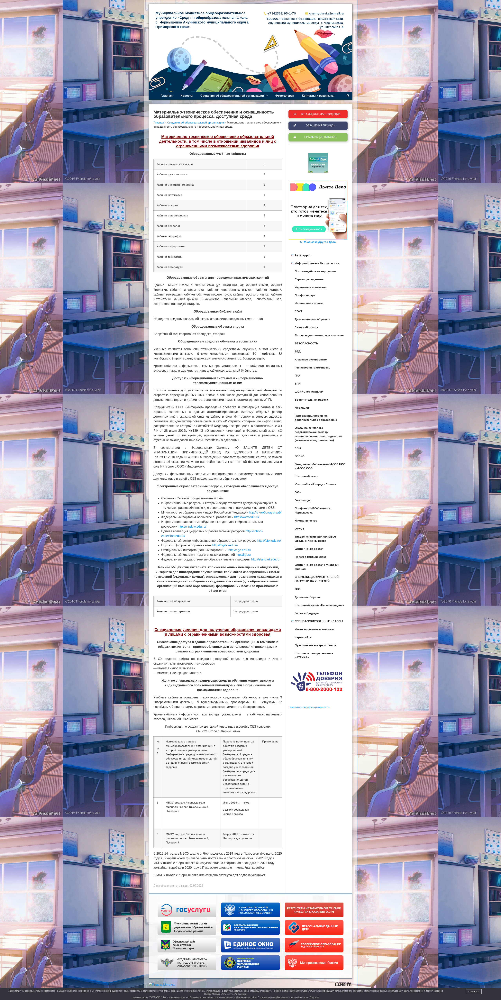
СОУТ (298, 311)
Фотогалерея (284, 95)
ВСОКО (300, 456)
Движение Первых (307, 597)
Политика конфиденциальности (308, 707)
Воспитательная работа (311, 399)
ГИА (297, 375)
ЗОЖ (298, 448)
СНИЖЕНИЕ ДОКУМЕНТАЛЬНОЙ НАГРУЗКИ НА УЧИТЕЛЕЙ (317, 579)
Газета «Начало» (306, 327)
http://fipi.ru (243, 554)
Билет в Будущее (307, 613)
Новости (186, 95)
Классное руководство (311, 359)
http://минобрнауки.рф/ (265, 512)
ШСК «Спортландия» (309, 391)
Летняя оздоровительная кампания (319, 335)
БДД (298, 351)
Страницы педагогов (309, 279)
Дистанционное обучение (312, 319)
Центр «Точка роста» (309, 548)
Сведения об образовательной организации (232, 95)
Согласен (474, 992)
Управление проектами (311, 287)
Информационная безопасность (317, 263)
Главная (167, 95)
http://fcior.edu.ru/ (269, 540)
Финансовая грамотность (312, 367)
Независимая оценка (309, 303)
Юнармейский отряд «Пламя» (315, 484)
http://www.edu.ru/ (246, 517)
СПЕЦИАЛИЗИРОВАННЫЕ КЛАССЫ (319, 621)
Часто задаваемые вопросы (314, 629)
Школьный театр (306, 476)
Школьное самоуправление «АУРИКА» (314, 655)
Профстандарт (305, 295)
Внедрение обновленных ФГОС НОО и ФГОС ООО (320, 466)
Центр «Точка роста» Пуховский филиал (317, 566)
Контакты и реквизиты (318, 95)
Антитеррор (303, 255)
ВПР (297, 383)
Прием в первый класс (310, 556)
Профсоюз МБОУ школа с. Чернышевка (313, 510)
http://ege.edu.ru (239, 550)
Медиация (302, 407)
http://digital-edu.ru (225, 545)
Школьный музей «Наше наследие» (319, 605)
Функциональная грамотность (316, 645)
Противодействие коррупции (315, 271)
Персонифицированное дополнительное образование (316, 417)
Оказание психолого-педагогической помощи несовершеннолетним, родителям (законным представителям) (318, 434)
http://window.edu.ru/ (192, 526)
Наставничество (306, 520)
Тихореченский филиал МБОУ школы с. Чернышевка (316, 538)
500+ (298, 492)
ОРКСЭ (299, 528)
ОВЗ (298, 589)
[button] (348, 95)
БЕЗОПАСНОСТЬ (306, 343)
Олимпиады (303, 500)
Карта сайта (303, 637)
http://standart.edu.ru (265, 559)
